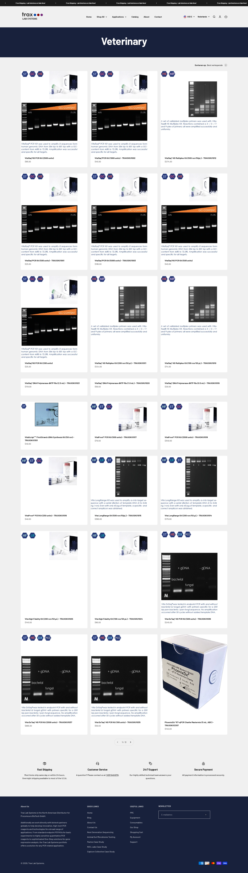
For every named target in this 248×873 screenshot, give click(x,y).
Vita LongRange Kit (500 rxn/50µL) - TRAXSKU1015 (118, 515)
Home (89, 17)
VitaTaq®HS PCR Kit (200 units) (39, 363)
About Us (91, 822)
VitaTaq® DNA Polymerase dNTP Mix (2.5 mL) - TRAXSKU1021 (52, 383)
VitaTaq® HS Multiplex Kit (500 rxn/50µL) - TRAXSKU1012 (190, 158)
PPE (132, 812)
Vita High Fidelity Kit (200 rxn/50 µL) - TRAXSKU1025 (49, 619)
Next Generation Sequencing (100, 832)
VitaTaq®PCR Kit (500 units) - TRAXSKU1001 (44, 260)
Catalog (134, 17)
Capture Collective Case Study (101, 851)
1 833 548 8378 (112, 775)
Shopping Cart (136, 832)
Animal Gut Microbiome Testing (101, 837)
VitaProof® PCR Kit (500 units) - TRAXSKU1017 (116, 437)
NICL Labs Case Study (97, 847)
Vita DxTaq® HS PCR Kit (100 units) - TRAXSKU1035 (118, 722)
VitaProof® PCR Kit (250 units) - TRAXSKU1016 (46, 515)
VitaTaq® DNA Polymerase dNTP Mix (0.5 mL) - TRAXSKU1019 (192, 383)
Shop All (100, 17)
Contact (158, 17)
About (146, 17)
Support (133, 842)
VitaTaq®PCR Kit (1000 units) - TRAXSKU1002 (115, 158)
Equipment (135, 817)
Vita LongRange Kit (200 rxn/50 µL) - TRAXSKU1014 (188, 515)
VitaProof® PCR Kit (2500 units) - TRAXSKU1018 (186, 437)
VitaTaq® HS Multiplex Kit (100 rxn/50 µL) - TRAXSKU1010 (190, 363)
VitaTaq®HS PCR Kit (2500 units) (39, 158)
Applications (118, 17)
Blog (89, 817)
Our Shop (134, 827)
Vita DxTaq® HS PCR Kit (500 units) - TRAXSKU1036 (188, 619)
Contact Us (92, 827)
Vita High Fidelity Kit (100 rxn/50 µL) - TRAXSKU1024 (119, 619)
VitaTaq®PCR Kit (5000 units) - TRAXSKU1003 (115, 260)
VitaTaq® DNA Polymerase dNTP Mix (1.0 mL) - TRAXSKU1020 (122, 383)
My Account (135, 837)
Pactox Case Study (95, 842)
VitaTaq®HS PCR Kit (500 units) (179, 260)
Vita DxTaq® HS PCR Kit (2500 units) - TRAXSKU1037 (48, 722)
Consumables (136, 822)
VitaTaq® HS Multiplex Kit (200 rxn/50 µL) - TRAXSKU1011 (120, 363)
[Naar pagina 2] (130, 742)
